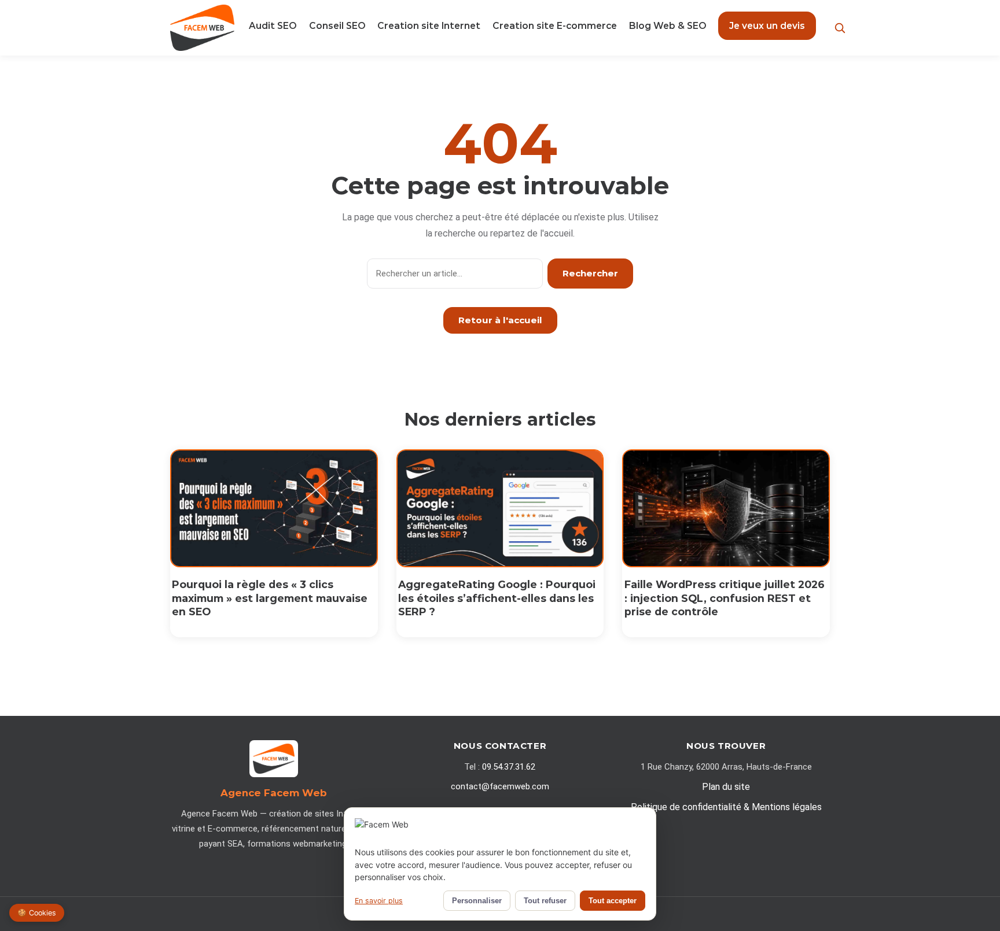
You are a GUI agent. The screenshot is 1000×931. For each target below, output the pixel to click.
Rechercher (590, 273)
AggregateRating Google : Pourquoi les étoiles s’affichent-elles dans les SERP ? (496, 598)
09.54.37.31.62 (508, 767)
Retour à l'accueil (500, 320)
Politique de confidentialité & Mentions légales (726, 806)
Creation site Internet (428, 25)
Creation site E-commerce (554, 25)
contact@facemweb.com (500, 786)
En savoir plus (379, 900)
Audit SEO (273, 25)
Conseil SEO (337, 25)
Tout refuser (545, 900)
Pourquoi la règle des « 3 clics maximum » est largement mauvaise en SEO (269, 598)
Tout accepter (613, 900)
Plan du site (726, 786)
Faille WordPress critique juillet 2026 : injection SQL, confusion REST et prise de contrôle (724, 598)
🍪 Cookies (36, 912)
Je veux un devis (767, 25)
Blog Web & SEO (668, 25)
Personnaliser (477, 900)
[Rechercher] (840, 28)
